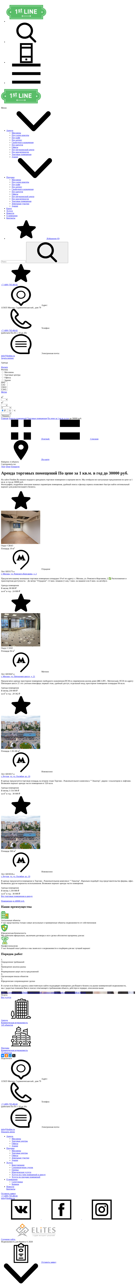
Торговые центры (20, 1141)
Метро (4, 392)
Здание (15, 157)
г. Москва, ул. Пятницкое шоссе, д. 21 (18, 676)
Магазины (16, 133)
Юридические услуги (21, 1172)
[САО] (4, 385)
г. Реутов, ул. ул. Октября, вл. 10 (15, 776)
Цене (8, 466)
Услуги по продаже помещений (26, 1177)
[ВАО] (4, 383)
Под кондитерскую (20, 152)
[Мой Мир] (10, 1055)
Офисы (15, 147)
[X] (13, 1055)
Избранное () (53, 238)
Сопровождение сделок (22, 1167)
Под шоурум (17, 145)
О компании (12, 215)
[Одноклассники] (6, 1055)
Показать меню (8, 1132)
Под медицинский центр (23, 149)
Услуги (9, 211)
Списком (94, 439)
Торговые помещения (21, 154)
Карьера (15, 1184)
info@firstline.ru (8, 356)
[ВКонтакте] (2, 1055)
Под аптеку (17, 140)
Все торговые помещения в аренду (17, 896)
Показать (5, 416)
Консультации (18, 1165)
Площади (15, 466)
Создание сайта (8, 1239)
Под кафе (16, 138)
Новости (10, 213)
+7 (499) (9, 285)
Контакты (10, 218)
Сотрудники (17, 1182)
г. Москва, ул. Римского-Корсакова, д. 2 (19, 574)
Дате (3, 466)
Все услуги (6, 997)
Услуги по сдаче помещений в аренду (29, 1174)
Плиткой (45, 439)
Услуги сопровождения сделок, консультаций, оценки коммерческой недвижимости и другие (43, 992)
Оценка (15, 1170)
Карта (9, 208)
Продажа (10, 177)
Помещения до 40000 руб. (13, 901)
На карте (45, 459)
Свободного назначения (22, 142)
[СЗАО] (4, 389)
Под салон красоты (20, 135)
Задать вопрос (7, 358)
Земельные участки (20, 204)
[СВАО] (4, 387)
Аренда (9, 130)
